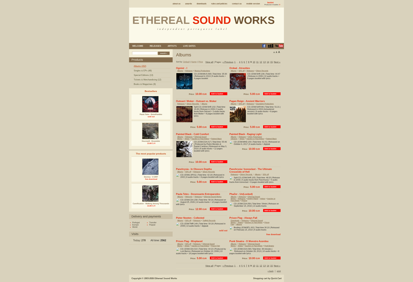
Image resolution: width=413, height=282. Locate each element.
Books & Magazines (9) (145, 84)
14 (268, 62)
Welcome (137, 46)
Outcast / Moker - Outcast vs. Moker (196, 101)
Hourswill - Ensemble (151, 141)
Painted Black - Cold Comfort (192, 134)
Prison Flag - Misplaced (189, 241)
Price (200, 62)
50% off (242, 71)
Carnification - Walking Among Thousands (151, 204)
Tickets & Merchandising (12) (147, 79)
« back (270, 271)
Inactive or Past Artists (200, 139)
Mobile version (253, 4)
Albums (180, 71)
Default (186, 62)
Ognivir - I (181, 68)
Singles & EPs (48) (143, 70)
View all (209, 62)
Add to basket (217, 94)
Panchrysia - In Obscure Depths (194, 169)
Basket (270, 2)
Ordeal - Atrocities (239, 68)
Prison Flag (215, 246)
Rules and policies (219, 4)
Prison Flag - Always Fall (243, 217)
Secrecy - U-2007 (151, 177)
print (279, 271)
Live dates (189, 46)
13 (264, 62)
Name (194, 62)
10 (254, 62)
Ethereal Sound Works (213, 197)
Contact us (237, 4)
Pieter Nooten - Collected (190, 217)
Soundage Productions (265, 104)
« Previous (227, 62)
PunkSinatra (269, 246)
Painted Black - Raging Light (245, 134)
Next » (277, 62)
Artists (172, 46)
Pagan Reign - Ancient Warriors (247, 101)
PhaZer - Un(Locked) (241, 194)
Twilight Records (209, 220)
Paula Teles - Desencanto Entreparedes (198, 194)
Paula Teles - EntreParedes (151, 114)
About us (177, 4)
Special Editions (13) (143, 75)
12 (261, 62)
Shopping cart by (267, 278)
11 (257, 62)
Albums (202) (140, 66)
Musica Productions (202, 71)
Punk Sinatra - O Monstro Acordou (248, 241)
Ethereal (203, 20)
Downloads (201, 4)
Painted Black (216, 139)
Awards (188, 4)
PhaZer (244, 200)
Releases (155, 46)
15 (271, 62)
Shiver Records (262, 71)
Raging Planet (252, 199)
